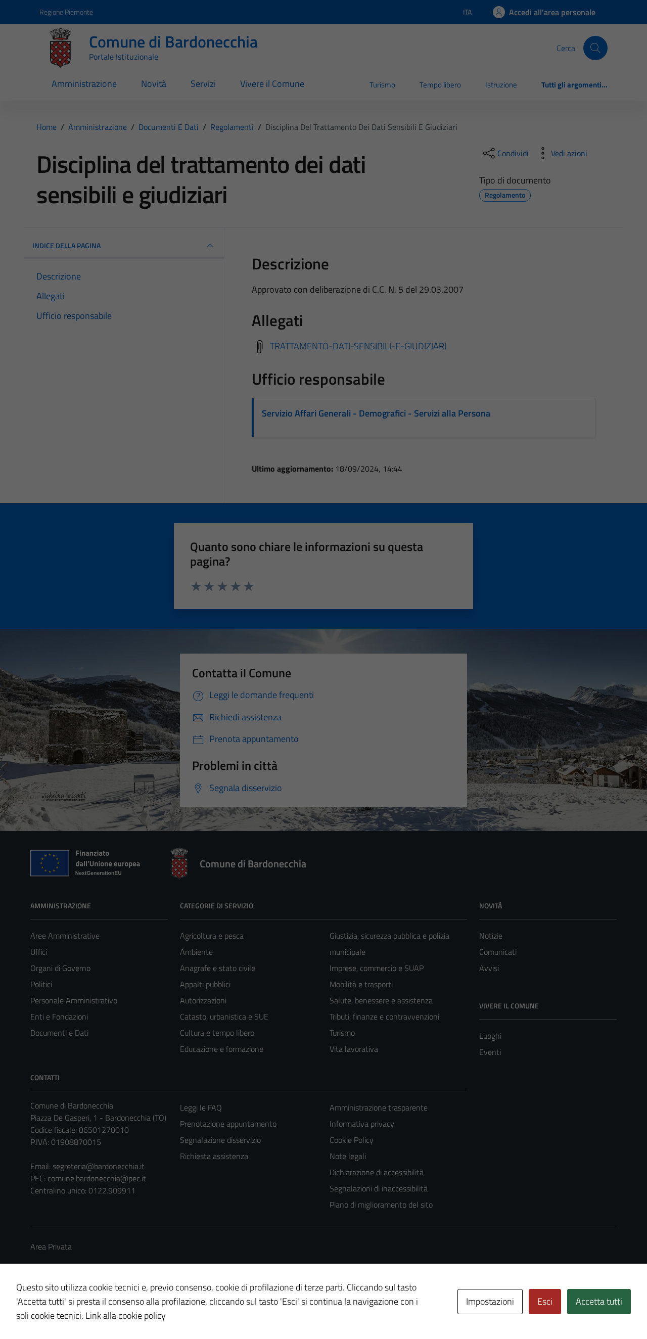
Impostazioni (490, 1301)
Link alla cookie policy (125, 1315)
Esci (544, 1301)
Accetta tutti (599, 1301)
